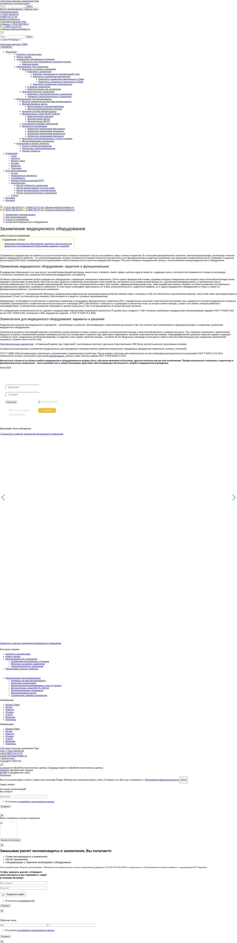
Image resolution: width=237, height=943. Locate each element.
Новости (15, 158)
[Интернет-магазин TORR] (14, 44)
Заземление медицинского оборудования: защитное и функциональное (38, 244)
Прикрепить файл (49, 401)
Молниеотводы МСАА (38, 119)
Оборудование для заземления (32, 67)
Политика (53, 768)
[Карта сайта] (2, 765)
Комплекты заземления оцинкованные (52, 84)
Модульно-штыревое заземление (39, 69)
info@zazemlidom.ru (10, 19)
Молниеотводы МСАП (38, 121)
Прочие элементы (31, 151)
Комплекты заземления (39, 72)
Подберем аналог (9, 12)
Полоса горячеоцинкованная (37, 146)
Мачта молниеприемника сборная (44, 109)
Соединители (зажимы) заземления (40, 124)
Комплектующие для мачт (40, 116)
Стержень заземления (38, 87)
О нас (14, 156)
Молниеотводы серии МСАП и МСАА (41, 114)
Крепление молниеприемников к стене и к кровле (47, 138)
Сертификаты (18, 178)
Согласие (5, 768)
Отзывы (15, 163)
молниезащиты (56, 356)
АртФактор (5, 775)
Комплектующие (30, 64)
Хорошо (183, 780)
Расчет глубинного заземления (32, 185)
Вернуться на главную (10, 840)
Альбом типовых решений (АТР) (27, 180)
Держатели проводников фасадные (45, 136)
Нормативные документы (24, 175)
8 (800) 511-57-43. (35, 210)
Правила (4, 770)
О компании (11, 153)
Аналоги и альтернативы (29, 54)
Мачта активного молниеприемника (45, 106)
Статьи (14, 195)
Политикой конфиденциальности (162, 780)
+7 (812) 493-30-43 (9, 14)
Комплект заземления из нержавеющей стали (56, 74)
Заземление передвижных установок (35, 59)
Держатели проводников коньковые (45, 131)
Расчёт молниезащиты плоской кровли (36, 190)
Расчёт (8, 707)
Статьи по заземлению (18, 235)
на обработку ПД (26, 901)
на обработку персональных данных (35, 801)
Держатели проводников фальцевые (46, 129)
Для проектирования (16, 171)
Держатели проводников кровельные (46, 134)
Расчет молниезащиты (11, 9)
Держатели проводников (34, 126)
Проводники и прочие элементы (32, 143)
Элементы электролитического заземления (49, 96)
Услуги (14, 173)
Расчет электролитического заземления (36, 193)
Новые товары (24, 57)
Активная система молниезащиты (39, 111)
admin (3, 235)
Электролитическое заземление (38, 92)
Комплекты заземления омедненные (51, 76)
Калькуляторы (18, 183)
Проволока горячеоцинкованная (38, 148)
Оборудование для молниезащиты (34, 99)
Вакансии (16, 166)
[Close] (1, 205)
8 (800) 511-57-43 (8, 17)
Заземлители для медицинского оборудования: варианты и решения (36, 246)
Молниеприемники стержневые (38, 141)
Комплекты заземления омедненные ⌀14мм (60, 82)
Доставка (10, 198)
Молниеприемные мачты (34, 104)
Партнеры (16, 168)
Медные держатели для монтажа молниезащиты (47, 101)
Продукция (11, 52)
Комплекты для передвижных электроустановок (46, 62)
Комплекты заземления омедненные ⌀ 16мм (61, 79)
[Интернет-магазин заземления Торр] (19, 1)
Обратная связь (31, 9)
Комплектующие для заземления (44, 89)
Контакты (10, 200)
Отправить (5, 807)
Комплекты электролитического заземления (49, 94)
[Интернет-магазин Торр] (13, 22)
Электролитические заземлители (16, 344)
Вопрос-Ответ (18, 161)
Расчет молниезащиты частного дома (35, 188)
